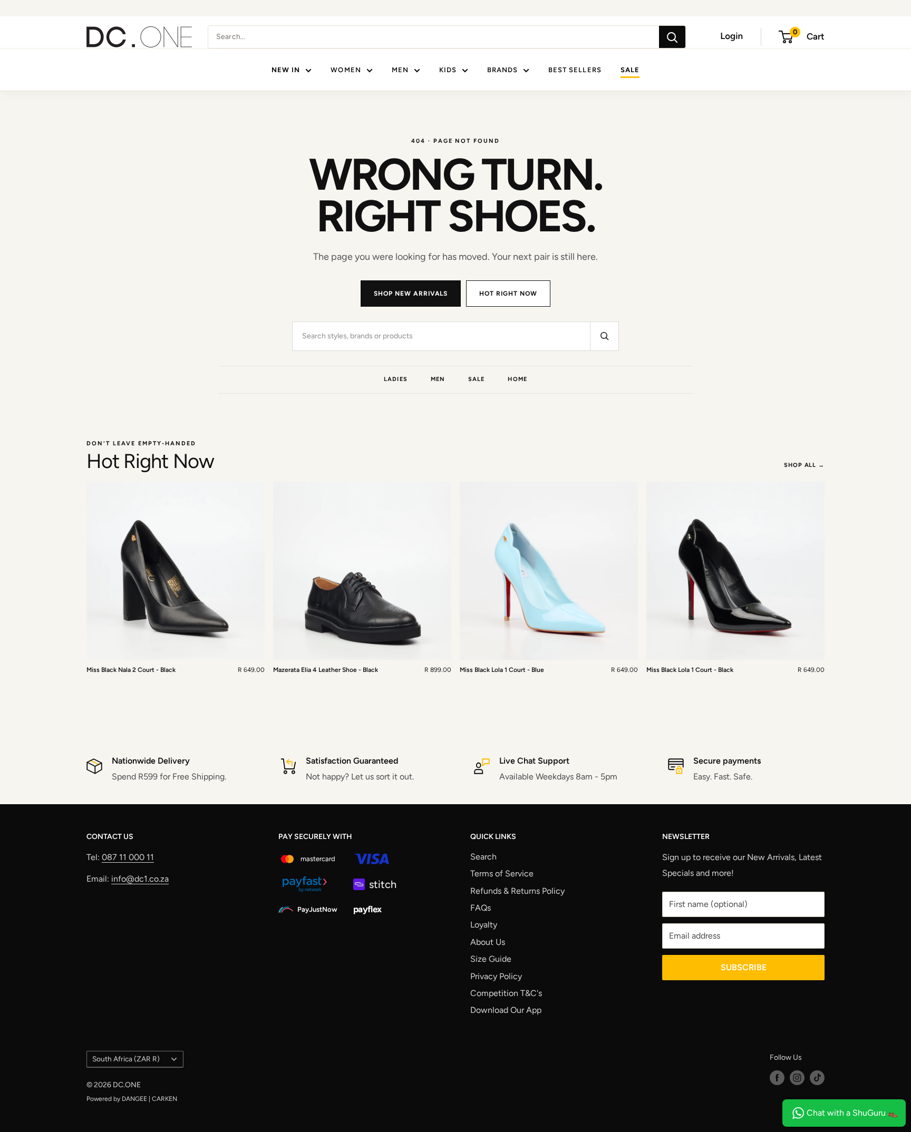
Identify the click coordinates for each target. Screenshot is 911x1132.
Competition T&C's (506, 993)
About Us (487, 942)
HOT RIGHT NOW (508, 293)
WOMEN (346, 70)
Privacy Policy (496, 976)
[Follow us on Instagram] (797, 1077)
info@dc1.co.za (140, 879)
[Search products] (604, 336)
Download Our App (505, 1010)
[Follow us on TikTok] (817, 1077)
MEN (400, 70)
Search (483, 857)
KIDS (448, 70)
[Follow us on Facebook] (777, 1077)
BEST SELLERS (574, 70)
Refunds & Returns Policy (517, 891)
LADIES (396, 379)
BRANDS (502, 70)
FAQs (480, 908)
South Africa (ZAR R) (126, 1059)
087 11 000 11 (128, 857)
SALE (630, 70)
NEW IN (286, 70)
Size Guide (490, 959)
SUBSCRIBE (744, 967)
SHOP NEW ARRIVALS (411, 293)
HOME (517, 379)
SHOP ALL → (804, 465)
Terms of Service (502, 873)
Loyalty (483, 925)
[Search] (672, 37)
